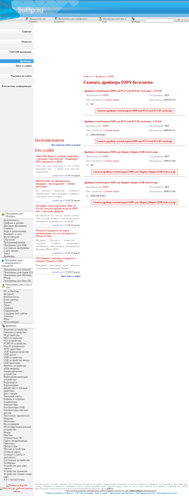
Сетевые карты (12, 451)
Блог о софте (24, 65)
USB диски (10, 354)
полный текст (58, 176)
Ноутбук (8, 435)
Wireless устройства (15, 365)
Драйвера (135, 22)
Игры (6, 319)
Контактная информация (17, 86)
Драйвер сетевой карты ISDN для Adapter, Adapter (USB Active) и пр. (121, 152)
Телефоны (9, 463)
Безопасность (11, 220)
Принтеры (9, 443)
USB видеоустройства (16, 351)
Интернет (9, 294)
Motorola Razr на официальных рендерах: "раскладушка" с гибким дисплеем (55, 184)
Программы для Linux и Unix (19, 286)
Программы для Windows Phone (18, 276)
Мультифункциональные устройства (17, 428)
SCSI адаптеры (12, 349)
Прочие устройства (14, 449)
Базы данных (11, 299)
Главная (27, 31)
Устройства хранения (15, 471)
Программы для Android (17, 269)
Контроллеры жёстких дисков (16, 411)
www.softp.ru (136, 491)
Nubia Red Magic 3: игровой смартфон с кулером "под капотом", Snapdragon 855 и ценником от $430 (57, 159)
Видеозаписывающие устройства (16, 378)
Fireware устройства (15, 332)
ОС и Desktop (11, 291)
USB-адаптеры (12, 363)
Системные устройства (17, 460)
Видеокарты (10, 382)
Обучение (9, 239)
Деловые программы (15, 225)
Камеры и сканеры (14, 399)
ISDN (111, 76)
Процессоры (10, 446)
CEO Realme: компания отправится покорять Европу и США (55, 260)
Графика (8, 308)
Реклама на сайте (21, 76)
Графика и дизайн (14, 223)
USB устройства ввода (16, 360)
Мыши (7, 432)
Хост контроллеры (14, 479)
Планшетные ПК (13, 438)
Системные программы (16, 248)
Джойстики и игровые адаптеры (16, 389)
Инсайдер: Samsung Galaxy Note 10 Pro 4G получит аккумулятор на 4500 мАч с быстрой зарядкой (56, 208)
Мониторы (9, 421)
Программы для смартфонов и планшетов (11, 263)
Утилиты (8, 228)
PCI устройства (12, 340)
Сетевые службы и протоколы (14, 456)
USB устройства (13, 357)
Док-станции (10, 393)
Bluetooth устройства (15, 329)
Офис (7, 305)
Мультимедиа (11, 237)
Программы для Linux (167, 493)
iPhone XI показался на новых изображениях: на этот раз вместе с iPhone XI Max (56, 233)
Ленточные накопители (16, 415)
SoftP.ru (109, 488)
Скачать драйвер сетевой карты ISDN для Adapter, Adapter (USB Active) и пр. (134, 171)
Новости (27, 41)
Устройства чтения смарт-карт (18, 475)
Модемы (8, 418)
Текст (7, 253)
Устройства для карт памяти (15, 467)
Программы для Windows (14, 215)
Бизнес (8, 302)
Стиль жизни (11, 250)
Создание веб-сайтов (15, 313)
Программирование (14, 242)
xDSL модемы (11, 368)
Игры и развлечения (15, 231)
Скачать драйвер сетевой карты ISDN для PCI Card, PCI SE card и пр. (134, 110)
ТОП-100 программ (20, 52)
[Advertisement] (16, 149)
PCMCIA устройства (15, 343)
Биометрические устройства (13, 372)
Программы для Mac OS (17, 280)
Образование (11, 310)
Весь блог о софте (70, 276)
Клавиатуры (10, 401)
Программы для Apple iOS (18, 272)
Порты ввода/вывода (15, 440)
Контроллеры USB (14, 407)
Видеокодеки (11, 385)
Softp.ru (87, 76)
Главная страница (53, 493)
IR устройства (11, 335)
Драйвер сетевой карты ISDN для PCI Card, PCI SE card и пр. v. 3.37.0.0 (122, 90)
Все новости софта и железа (65, 145)
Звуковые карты (13, 396)
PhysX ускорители (14, 346)
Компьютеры (11, 404)
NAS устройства (13, 338)
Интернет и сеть (13, 234)
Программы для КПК (15, 245)
